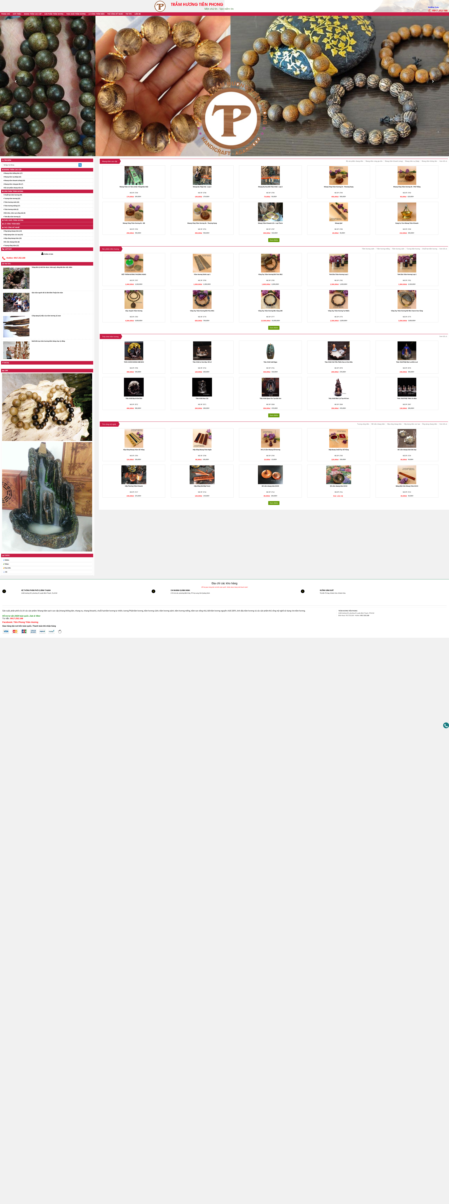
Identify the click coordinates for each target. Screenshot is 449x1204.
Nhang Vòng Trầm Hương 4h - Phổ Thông (406, 187)
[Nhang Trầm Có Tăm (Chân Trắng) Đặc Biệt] (134, 175)
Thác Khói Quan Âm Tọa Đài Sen (270, 398)
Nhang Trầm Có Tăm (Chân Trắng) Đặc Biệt (134, 187)
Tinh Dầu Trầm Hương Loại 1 (406, 274)
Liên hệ (138, 14)
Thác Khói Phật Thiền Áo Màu (407, 398)
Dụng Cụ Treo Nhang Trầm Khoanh (406, 223)
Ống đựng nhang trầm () (13, 231)
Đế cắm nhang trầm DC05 (270, 486)
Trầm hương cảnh (398, 249)
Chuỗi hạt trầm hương (429, 249)
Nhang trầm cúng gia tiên (374, 161)
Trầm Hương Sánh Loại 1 (202, 274)
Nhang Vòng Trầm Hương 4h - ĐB (134, 223)
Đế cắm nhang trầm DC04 (338, 486)
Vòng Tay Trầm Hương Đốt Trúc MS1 (202, 311)
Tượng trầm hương (413, 249)
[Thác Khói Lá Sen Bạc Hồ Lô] (202, 350)
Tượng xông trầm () (11, 245)
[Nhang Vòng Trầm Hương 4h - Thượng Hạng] (202, 212)
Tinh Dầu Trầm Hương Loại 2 (338, 274)
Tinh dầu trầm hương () (12, 216)
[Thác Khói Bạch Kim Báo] (134, 387)
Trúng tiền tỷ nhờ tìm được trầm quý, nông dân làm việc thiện (52, 267)
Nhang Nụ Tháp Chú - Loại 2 (202, 187)
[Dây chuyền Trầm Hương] (134, 299)
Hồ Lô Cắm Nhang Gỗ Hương (270, 450)
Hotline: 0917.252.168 (15, 258)
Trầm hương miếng (383, 249)
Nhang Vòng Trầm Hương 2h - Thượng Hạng (338, 187)
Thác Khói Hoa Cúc (202, 398)
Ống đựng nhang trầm (429, 424)
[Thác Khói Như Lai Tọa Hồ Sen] (338, 387)
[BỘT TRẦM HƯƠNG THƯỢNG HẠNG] (134, 263)
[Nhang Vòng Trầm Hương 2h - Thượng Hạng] (338, 175)
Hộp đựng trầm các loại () (13, 235)
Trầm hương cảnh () (11, 202)
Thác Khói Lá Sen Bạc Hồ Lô (202, 362)
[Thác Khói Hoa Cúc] (202, 387)
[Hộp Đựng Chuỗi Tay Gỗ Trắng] (338, 438)
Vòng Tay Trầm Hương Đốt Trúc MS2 (270, 274)
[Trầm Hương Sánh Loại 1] (202, 263)
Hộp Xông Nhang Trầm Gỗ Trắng (133, 450)
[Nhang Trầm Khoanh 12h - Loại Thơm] (270, 212)
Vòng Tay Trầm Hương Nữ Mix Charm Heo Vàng (407, 311)
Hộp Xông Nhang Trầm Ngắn (202, 450)
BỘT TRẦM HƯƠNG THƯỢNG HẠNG (134, 274)
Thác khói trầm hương (76, 14)
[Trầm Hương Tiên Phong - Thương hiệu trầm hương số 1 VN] (160, 6)
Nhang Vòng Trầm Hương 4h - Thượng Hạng (202, 223)
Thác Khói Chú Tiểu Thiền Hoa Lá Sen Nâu (339, 362)
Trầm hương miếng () (12, 206)
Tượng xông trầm (363, 424)
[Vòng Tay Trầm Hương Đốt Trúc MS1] (202, 299)
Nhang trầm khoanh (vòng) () (14, 180)
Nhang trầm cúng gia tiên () (13, 184)
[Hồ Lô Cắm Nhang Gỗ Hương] (270, 438)
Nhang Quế (338, 223)
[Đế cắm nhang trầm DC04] (338, 474)
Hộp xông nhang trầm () (13, 238)
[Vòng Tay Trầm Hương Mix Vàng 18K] (270, 299)
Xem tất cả (443, 161)
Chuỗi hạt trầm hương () (13, 195)
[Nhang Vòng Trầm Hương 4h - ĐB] (134, 212)
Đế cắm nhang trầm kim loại (407, 450)
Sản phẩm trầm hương (53, 14)
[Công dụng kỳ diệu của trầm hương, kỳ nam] (16, 326)
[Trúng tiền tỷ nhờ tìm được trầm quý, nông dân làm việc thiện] (16, 278)
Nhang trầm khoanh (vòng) (394, 161)
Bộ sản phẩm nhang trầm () (13, 188)
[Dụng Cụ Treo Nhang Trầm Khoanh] (407, 212)
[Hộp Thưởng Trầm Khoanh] (134, 474)
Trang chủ (5, 14)
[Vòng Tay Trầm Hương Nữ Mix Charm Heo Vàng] (407, 299)
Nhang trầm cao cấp (33, 14)
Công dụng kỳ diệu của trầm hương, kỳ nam (46, 316)
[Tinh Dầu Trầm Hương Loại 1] (407, 263)
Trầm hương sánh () (11, 209)
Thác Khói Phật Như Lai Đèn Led (407, 362)
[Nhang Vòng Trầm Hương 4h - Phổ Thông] (407, 175)
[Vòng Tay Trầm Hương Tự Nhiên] (338, 299)
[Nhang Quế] (338, 212)
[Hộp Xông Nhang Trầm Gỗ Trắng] (134, 438)
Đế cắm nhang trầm (378, 424)
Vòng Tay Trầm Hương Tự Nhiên (338, 311)
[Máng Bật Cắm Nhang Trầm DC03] (407, 474)
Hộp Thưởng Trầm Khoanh (134, 486)
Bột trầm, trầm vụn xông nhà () (14, 213)
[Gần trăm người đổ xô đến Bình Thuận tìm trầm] (16, 302)
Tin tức (129, 14)
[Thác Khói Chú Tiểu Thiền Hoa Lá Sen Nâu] (338, 350)
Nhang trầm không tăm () (13, 173)
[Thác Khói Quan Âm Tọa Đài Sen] (270, 387)
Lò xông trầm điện (96, 14)
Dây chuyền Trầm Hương (133, 311)
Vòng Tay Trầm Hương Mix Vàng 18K (270, 311)
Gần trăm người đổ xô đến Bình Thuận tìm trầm (47, 293)
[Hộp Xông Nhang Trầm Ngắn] (202, 438)
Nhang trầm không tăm (429, 161)
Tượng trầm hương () (12, 198)
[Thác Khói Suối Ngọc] (270, 350)
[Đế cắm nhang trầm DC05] (270, 474)
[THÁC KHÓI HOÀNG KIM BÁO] (134, 350)
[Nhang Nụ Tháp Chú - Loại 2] (202, 175)
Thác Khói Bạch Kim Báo (134, 398)
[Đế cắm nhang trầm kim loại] (407, 438)
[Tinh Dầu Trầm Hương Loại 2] (338, 263)
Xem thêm (274, 240)
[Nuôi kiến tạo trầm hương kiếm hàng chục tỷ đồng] (16, 350)
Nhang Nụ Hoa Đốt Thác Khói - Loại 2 (270, 187)
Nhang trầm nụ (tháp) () (12, 177)
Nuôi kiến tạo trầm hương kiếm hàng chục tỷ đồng (48, 341)
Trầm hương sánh (368, 249)
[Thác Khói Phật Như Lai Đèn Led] (407, 350)
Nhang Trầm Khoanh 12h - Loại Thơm (270, 223)
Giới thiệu (17, 14)
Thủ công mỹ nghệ (115, 14)
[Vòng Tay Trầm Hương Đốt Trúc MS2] (270, 263)
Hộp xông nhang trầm (394, 424)
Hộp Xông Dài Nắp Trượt (202, 486)
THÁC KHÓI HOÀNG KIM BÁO (134, 362)
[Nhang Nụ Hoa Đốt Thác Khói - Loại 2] (270, 175)
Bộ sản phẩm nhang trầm (354, 161)
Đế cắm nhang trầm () (12, 242)
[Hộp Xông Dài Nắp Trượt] (202, 474)
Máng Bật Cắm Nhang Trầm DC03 (407, 486)
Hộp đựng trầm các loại (412, 424)
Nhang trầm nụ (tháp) (412, 161)
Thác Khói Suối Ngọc (270, 362)
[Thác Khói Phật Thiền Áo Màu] (407, 387)
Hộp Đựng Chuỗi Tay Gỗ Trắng (339, 450)
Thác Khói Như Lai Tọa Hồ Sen (339, 398)
